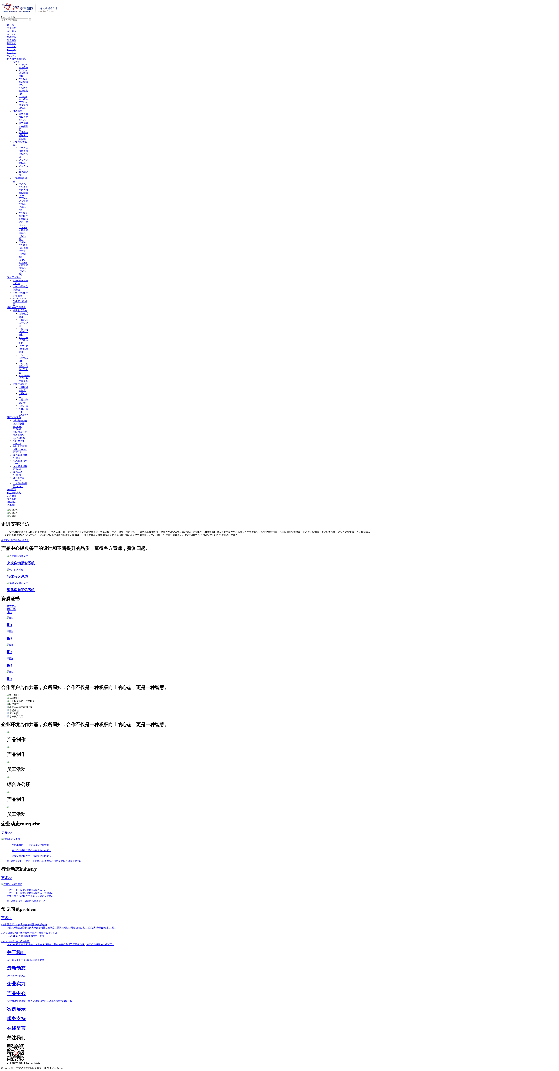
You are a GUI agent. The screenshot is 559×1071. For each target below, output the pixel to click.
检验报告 (11, 609)
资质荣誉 (11, 40)
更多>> (6, 832)
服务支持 (11, 498)
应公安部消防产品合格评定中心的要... (31, 850)
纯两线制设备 (14, 417)
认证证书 (11, 606)
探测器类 (17, 111)
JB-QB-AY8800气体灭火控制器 (20, 301)
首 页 (10, 25)
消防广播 (23, 405)
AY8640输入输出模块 (23, 82)
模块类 (16, 62)
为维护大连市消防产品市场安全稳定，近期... (30, 896)
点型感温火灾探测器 (23, 126)
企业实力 (11, 52)
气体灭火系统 (14, 277)
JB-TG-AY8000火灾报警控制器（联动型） (23, 202)
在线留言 (11, 502)
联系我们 (11, 505)
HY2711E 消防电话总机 (23, 358)
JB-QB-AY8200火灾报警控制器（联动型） (23, 232)
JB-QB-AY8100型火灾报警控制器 (23, 188)
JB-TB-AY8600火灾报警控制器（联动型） (23, 249)
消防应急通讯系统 (16, 307)
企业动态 (11, 46)
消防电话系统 (20, 310)
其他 (9, 612)
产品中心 (11, 55)
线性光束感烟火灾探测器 (23, 135)
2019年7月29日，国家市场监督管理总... (27, 901)
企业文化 (11, 34)
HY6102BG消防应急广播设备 (24, 378)
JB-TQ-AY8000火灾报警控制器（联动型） (23, 267)
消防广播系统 (20, 384)
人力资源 (11, 495)
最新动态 (11, 43)
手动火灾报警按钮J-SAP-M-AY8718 (20, 449)
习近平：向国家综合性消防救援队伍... (26, 890)
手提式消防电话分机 (23, 322)
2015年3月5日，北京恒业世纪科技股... (31, 845)
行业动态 (11, 49)
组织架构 (11, 37)
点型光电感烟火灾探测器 (23, 117)
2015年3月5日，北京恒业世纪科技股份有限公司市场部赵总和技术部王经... (45, 861)
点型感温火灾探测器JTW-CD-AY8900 (20, 435)
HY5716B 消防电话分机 (23, 340)
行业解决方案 (14, 492)
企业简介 (11, 31)
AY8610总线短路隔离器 (23, 105)
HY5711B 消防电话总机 (23, 332)
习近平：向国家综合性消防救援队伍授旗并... (30, 893)
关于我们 (11, 28)
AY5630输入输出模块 (23, 73)
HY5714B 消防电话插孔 (23, 349)
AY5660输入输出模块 (23, 91)
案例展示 (11, 489)
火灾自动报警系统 (16, 58)
